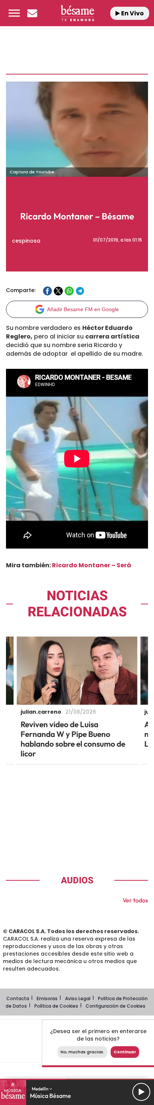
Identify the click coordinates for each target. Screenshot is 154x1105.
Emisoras (47, 998)
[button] (14, 13)
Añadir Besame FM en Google (83, 309)
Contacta (17, 998)
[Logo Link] (77, 13)
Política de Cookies (56, 1006)
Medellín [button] (40, 1089)
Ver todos (135, 900)
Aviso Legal (77, 998)
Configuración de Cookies (115, 1006)
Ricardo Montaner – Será (91, 565)
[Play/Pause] (141, 1092)
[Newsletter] (32, 13)
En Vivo (132, 13)
